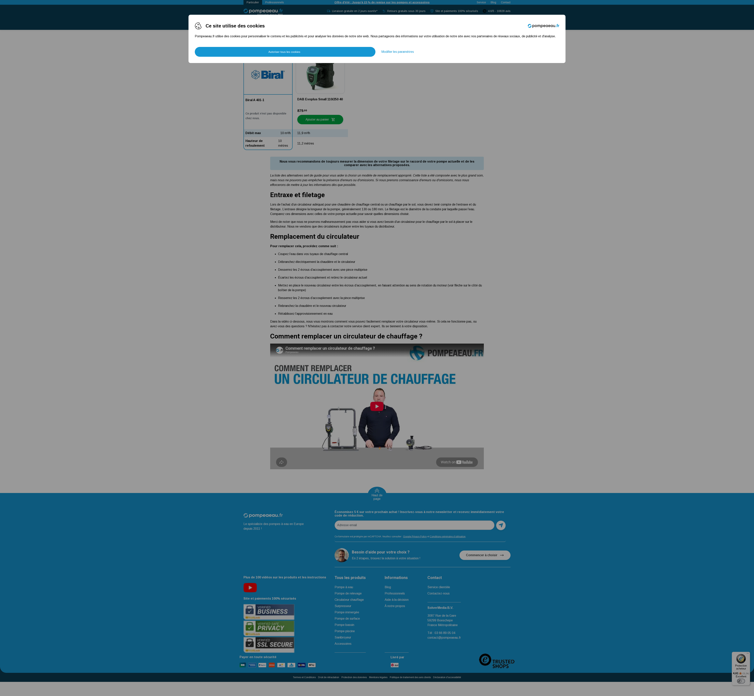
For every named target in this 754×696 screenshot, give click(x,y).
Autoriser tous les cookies (284, 51)
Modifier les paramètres (397, 51)
